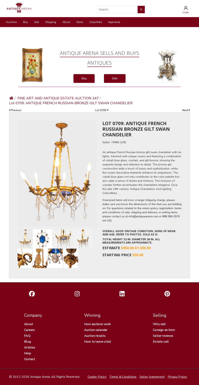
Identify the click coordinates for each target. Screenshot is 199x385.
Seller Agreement (152, 377)
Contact (29, 359)
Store (79, 22)
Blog (27, 341)
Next (185, 110)
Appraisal (114, 22)
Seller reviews (163, 336)
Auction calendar (95, 330)
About (66, 22)
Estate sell (161, 341)
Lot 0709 (101, 110)
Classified (96, 22)
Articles (29, 347)
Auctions (11, 22)
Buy (25, 22)
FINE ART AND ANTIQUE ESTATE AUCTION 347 (58, 98)
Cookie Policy (97, 377)
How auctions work (97, 324)
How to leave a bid (97, 341)
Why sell (159, 324)
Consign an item (164, 330)
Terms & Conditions (123, 377)
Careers (29, 330)
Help (27, 353)
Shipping (50, 22)
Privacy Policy (177, 377)
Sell (36, 22)
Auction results (95, 336)
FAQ (27, 336)
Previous (15, 110)
